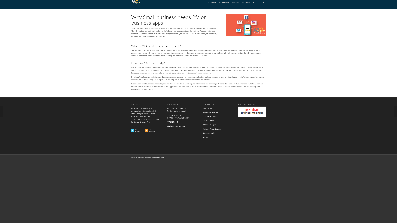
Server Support (208, 121)
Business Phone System (212, 129)
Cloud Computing (209, 133)
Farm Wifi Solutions (210, 116)
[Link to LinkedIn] (264, 2)
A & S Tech (141, 157)
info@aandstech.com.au (176, 126)
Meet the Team (208, 108)
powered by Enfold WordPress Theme (154, 157)
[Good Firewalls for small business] (1, 111)
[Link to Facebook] (261, 2)
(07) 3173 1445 (172, 122)
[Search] (253, 2)
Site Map (206, 137)
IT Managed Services (210, 112)
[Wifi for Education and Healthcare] (395, 111)
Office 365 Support (209, 125)
